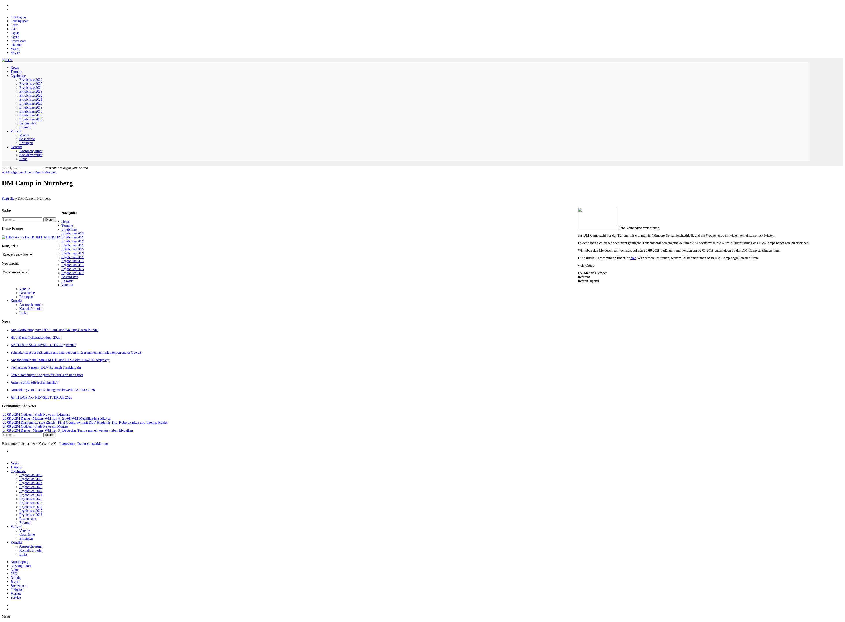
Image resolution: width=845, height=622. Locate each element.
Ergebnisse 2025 (72, 237)
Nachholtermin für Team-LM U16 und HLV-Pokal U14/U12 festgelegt (60, 360)
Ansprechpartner (30, 304)
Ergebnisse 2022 (72, 249)
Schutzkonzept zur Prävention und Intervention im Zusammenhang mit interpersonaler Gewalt (76, 352)
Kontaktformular (30, 308)
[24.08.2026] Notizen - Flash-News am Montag (35, 426)
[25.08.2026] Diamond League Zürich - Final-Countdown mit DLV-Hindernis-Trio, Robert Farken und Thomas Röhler (85, 422)
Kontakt (16, 301)
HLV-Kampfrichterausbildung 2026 (35, 337)
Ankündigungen (13, 172)
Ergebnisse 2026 (72, 233)
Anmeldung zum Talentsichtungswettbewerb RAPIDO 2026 (53, 390)
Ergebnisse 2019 (72, 261)
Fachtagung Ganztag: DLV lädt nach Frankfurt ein (46, 367)
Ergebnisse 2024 (72, 241)
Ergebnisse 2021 (72, 253)
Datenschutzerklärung (92, 443)
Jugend (29, 172)
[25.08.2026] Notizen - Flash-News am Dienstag (36, 414)
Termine (67, 225)
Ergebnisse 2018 (72, 265)
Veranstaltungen (45, 172)
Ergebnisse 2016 (72, 273)
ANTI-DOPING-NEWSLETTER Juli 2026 (41, 397)
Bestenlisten (69, 277)
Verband (67, 285)
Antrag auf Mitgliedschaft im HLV (35, 382)
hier (633, 258)
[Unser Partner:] (31, 237)
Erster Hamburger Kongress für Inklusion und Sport (47, 375)
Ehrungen (26, 297)
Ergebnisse (69, 229)
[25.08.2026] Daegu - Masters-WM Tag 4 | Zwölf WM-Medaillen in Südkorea (56, 418)
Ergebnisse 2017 (72, 269)
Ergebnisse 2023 (72, 245)
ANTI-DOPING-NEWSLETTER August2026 (43, 345)
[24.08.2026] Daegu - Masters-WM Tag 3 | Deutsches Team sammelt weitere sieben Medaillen (67, 430)
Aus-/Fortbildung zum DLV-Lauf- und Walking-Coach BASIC (54, 330)
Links (23, 312)
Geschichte (27, 293)
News (65, 221)
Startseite (8, 198)
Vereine (24, 289)
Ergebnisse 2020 (72, 257)
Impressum (67, 443)
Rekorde (67, 281)
